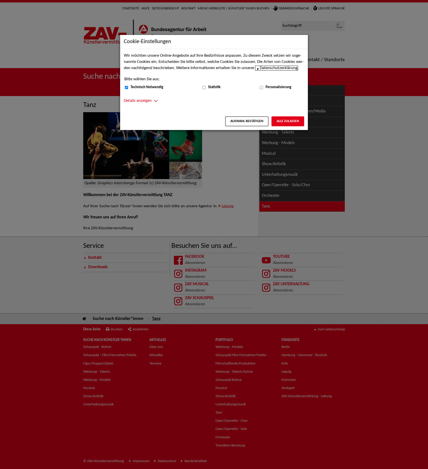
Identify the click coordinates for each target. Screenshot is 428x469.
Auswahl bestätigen (246, 121)
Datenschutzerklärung (278, 68)
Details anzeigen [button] (138, 101)
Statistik (214, 87)
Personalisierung (278, 87)
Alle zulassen (288, 121)
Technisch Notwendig (147, 87)
